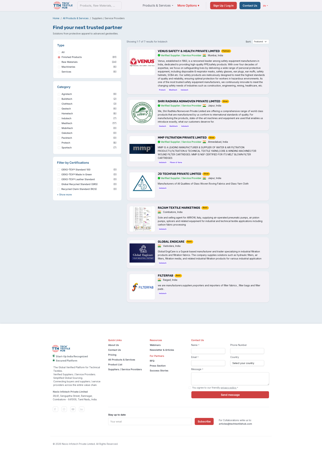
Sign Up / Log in (223, 5)
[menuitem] (158, 6)
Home (56, 18)
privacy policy (229, 387)
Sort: (248, 41)
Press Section (158, 365)
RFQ (152, 360)
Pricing (112, 354)
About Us (113, 345)
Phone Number (238, 345)
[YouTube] (74, 409)
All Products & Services (76, 18)
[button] (64, 194)
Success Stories (159, 370)
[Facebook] (57, 409)
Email (195, 357)
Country (234, 357)
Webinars (155, 345)
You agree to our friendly (215, 387)
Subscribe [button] (204, 421)
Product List (115, 364)
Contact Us (250, 5)
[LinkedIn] (83, 409)
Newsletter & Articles (162, 349)
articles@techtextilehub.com (235, 423)
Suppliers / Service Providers (125, 369)
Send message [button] (230, 394)
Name (195, 345)
